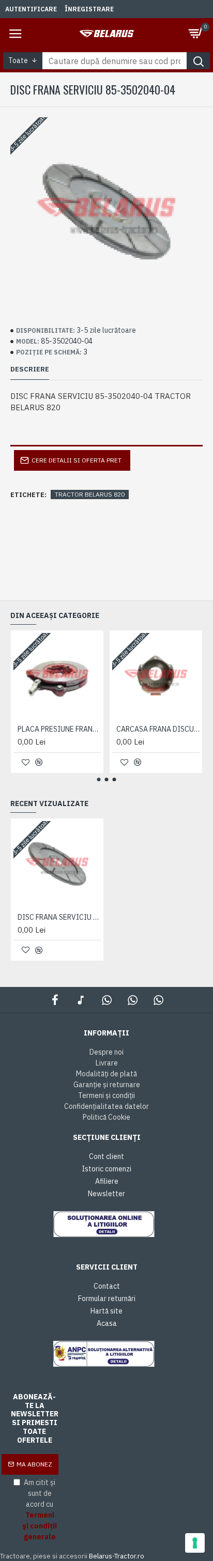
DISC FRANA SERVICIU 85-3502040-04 (59, 917)
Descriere (29, 369)
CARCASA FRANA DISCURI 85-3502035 (158, 729)
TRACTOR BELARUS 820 (90, 494)
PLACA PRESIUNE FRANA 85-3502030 (59, 729)
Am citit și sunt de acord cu (39, 1509)
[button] (99, 779)
